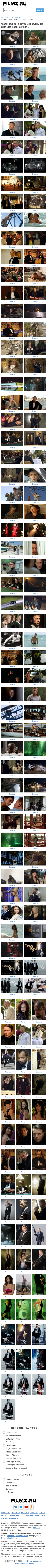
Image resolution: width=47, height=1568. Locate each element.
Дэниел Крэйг (11, 1432)
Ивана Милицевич (13, 1452)
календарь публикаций (34, 1515)
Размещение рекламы (23, 1563)
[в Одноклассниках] (31, 1507)
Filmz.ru (36, 1528)
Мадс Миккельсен (13, 1449)
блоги (42, 1513)
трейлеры (5, 1513)
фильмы (25, 1513)
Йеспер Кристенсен (14, 1458)
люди (3, 1515)
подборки (14, 1515)
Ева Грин (10, 1442)
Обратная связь (34, 1561)
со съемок (10, 1483)
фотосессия (11, 1489)
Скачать (12, 46)
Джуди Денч (11, 1445)
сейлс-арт (10, 1492)
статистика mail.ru (10, 1518)
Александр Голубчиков (17, 1536)
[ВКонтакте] (16, 1507)
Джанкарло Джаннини (15, 1465)
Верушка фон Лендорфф (16, 1468)
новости (16, 1513)
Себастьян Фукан (13, 1439)
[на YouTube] (26, 1507)
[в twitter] (21, 1507)
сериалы (34, 1513)
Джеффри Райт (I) (13, 1461)
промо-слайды (12, 1486)
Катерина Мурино (13, 1436)
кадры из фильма (13, 1479)
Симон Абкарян (12, 1455)
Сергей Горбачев (9, 1538)
